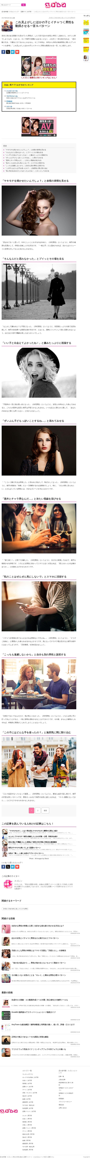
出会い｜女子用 (27, 1080)
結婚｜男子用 (26, 1140)
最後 (45, 810)
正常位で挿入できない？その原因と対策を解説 (30, 1037)
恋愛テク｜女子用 (26, 11)
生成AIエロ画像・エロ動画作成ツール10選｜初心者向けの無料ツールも (40, 1000)
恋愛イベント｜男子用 (29, 1128)
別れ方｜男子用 (27, 1137)
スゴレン (18, 881)
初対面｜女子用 (27, 1083)
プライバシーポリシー (65, 1101)
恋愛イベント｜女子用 (29, 1111)
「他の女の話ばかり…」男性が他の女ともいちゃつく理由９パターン (39, 963)
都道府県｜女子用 (27, 1102)
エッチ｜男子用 (27, 1115)
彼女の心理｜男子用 (28, 1134)
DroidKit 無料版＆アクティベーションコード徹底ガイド (34, 1012)
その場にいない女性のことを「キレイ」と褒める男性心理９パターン (39, 975)
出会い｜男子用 (27, 1119)
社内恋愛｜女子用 (27, 1108)
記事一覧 (61, 1076)
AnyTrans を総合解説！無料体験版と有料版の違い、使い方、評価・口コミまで (43, 1024)
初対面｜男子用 (27, 1122)
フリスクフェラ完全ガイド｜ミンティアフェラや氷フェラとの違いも (39, 1049)
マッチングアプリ (27, 1074)
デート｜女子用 (27, 1089)
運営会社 (61, 1105)
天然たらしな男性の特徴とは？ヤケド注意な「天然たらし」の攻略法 (39, 950)
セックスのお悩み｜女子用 (30, 1077)
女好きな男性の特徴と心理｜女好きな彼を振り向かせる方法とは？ (38, 926)
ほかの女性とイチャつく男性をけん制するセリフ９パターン (35, 938)
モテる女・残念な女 (28, 1105)
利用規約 (61, 1098)
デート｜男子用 (27, 1131)
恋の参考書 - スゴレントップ (10, 11)
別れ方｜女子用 (27, 1096)
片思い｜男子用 (27, 1125)
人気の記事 (62, 1079)
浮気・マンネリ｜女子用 (29, 1093)
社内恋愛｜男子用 (27, 1150)
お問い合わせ (63, 1108)
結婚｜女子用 (26, 1099)
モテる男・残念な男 (28, 1146)
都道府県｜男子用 (27, 1143)
